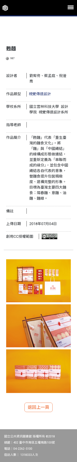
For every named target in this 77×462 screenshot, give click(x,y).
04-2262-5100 (22, 449)
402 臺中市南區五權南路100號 (34, 442)
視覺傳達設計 (40, 94)
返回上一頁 (38, 407)
